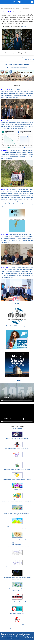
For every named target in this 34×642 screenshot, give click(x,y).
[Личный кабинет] (29, 59)
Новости (17, 86)
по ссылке (24, 26)
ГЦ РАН (17, 2)
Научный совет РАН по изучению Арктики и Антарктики (17, 327)
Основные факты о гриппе (17, 629)
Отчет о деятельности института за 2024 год (17, 64)
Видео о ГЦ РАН (17, 381)
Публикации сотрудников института (17, 68)
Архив (17, 303)
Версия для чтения (17, 428)
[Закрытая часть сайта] (28, 58)
